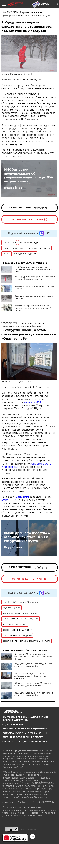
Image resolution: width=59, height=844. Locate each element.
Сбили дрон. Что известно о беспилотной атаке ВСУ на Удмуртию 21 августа (27, 537)
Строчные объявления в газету (22, 737)
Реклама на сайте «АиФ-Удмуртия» (25, 732)
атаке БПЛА (8, 500)
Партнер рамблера (28, 829)
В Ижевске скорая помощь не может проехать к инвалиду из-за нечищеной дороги (32, 308)
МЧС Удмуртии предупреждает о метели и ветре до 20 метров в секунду (34, 277)
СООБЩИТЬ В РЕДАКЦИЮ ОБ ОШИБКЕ (25, 741)
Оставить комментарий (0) (29, 219)
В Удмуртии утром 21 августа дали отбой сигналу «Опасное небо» (33, 694)
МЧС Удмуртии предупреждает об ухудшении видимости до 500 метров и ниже (28, 175)
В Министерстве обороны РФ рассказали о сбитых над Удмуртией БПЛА (34, 684)
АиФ (30, 74)
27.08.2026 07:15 (9, 323)
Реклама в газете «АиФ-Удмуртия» (24, 728)
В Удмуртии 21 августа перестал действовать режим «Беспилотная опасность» (30, 675)
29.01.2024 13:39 (9, 12)
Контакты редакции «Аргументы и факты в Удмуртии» (25, 718)
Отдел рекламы (12, 724)
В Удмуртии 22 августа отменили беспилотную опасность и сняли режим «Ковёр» (33, 656)
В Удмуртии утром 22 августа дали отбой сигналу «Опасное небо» (33, 665)
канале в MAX (32, 402)
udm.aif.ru (22, 496)
